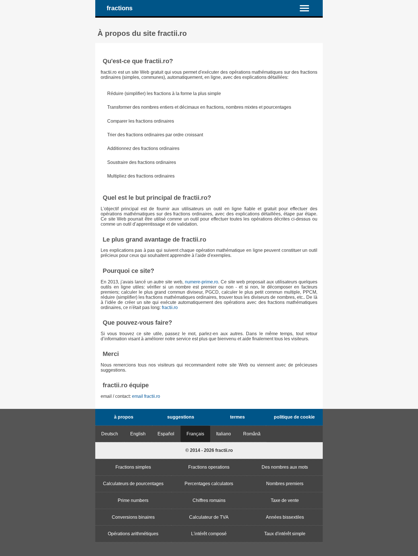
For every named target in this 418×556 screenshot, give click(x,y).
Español (166, 433)
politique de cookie (294, 417)
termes (237, 417)
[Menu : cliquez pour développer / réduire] (308, 8)
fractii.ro (170, 307)
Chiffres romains (209, 500)
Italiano (223, 433)
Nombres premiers (284, 483)
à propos (123, 417)
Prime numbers (133, 500)
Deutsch (109, 433)
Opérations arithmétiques (133, 533)
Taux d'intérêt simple (284, 533)
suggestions (180, 417)
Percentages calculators (209, 483)
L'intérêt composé (209, 533)
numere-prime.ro (201, 281)
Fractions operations (208, 467)
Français (195, 433)
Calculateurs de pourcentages (133, 483)
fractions (120, 8)
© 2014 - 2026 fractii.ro (209, 450)
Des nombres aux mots (285, 467)
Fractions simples (133, 467)
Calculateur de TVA (209, 517)
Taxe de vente (285, 500)
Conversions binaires (133, 517)
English (138, 433)
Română (251, 433)
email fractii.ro (146, 396)
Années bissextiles (285, 517)
